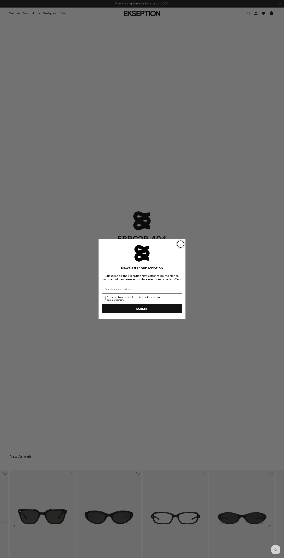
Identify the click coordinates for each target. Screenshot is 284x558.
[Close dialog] (180, 244)
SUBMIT (142, 308)
